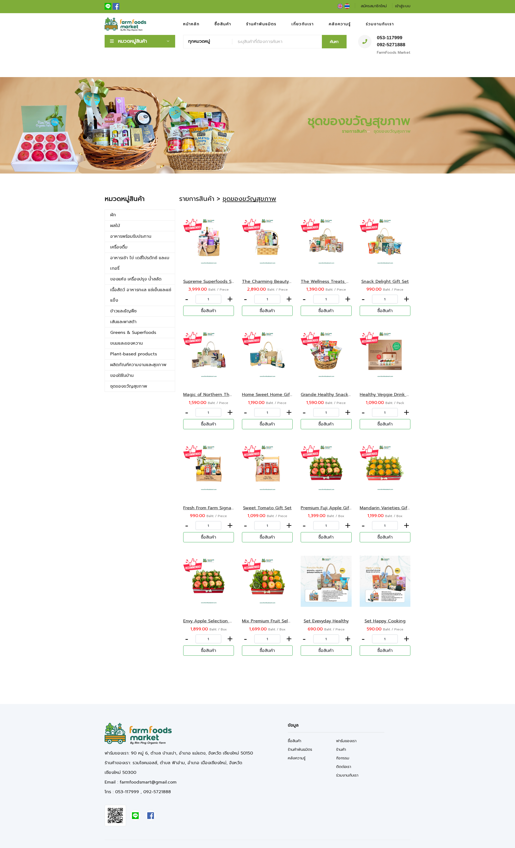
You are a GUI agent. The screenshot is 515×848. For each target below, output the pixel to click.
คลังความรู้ (340, 24)
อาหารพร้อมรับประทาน (130, 236)
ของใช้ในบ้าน (122, 375)
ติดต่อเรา (343, 767)
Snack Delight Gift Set (385, 281)
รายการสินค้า (354, 131)
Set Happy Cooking (385, 621)
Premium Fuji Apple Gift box (330, 508)
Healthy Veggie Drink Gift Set (391, 394)
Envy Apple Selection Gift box (215, 621)
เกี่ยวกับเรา (303, 24)
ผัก (113, 215)
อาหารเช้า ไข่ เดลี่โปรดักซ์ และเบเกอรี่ (139, 263)
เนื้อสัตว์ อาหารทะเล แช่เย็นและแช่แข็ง (140, 295)
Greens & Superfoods (133, 332)
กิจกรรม (342, 758)
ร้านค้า (341, 749)
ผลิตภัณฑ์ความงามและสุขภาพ (138, 365)
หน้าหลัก (191, 24)
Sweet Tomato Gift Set (267, 508)
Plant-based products (133, 354)
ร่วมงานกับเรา (380, 24)
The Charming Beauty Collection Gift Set (286, 281)
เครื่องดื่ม (118, 247)
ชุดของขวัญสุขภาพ (128, 386)
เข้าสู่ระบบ (402, 6)
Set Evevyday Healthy (326, 621)
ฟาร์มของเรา (346, 741)
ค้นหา (334, 42)
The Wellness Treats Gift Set (331, 281)
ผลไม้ (115, 225)
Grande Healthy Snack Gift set (333, 394)
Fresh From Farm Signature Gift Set (220, 508)
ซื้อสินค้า (223, 24)
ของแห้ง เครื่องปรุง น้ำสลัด (135, 279)
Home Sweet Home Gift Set (271, 394)
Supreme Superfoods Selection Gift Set (225, 281)
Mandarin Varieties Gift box (389, 508)
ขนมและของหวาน (126, 343)
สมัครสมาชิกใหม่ (374, 6)
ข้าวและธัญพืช (123, 311)
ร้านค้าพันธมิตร (261, 24)
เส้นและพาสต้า (123, 322)
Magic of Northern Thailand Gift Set (221, 394)
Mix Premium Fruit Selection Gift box (281, 621)
